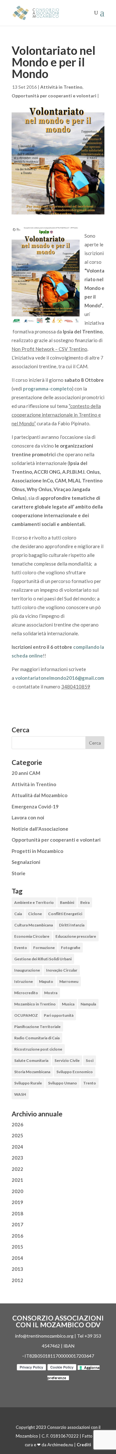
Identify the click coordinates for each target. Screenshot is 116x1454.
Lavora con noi (28, 817)
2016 (17, 1236)
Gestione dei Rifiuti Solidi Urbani (43, 958)
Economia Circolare (31, 936)
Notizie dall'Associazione (40, 829)
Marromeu (68, 981)
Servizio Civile (67, 1060)
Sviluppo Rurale (28, 1083)
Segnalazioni (26, 862)
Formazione (44, 947)
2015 (17, 1247)
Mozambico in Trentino (35, 1004)
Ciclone (35, 913)
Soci (89, 1060)
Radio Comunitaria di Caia (37, 1037)
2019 (17, 1202)
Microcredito (26, 992)
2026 (17, 1124)
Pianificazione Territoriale (37, 1026)
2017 (17, 1224)
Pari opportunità (58, 1015)
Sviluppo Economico (74, 1071)
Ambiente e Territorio (34, 902)
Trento (89, 1083)
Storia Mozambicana (32, 1071)
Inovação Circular (61, 970)
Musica (68, 1004)
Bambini (67, 902)
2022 (17, 1169)
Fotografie (70, 947)
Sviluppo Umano (62, 1083)
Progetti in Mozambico (37, 851)
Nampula (88, 1004)
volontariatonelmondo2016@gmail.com (59, 678)
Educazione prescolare (75, 936)
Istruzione (23, 981)
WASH (20, 1094)
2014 (17, 1258)
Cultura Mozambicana (33, 925)
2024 (17, 1147)
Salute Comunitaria (31, 1060)
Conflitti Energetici (65, 913)
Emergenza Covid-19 (35, 806)
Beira (85, 902)
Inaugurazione (27, 970)
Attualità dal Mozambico (39, 795)
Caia (18, 913)
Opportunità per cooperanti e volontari (54, 95)
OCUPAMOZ (26, 1015)
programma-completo (47, 388)
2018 (17, 1213)
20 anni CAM (26, 773)
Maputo (46, 981)
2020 (17, 1191)
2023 (17, 1158)
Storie (18, 873)
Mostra (50, 992)
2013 (17, 1269)
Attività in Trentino (61, 87)
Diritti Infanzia (71, 925)
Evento (20, 947)
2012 (17, 1280)
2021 (17, 1180)
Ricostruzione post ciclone (38, 1049)
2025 (17, 1135)
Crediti (84, 1444)
